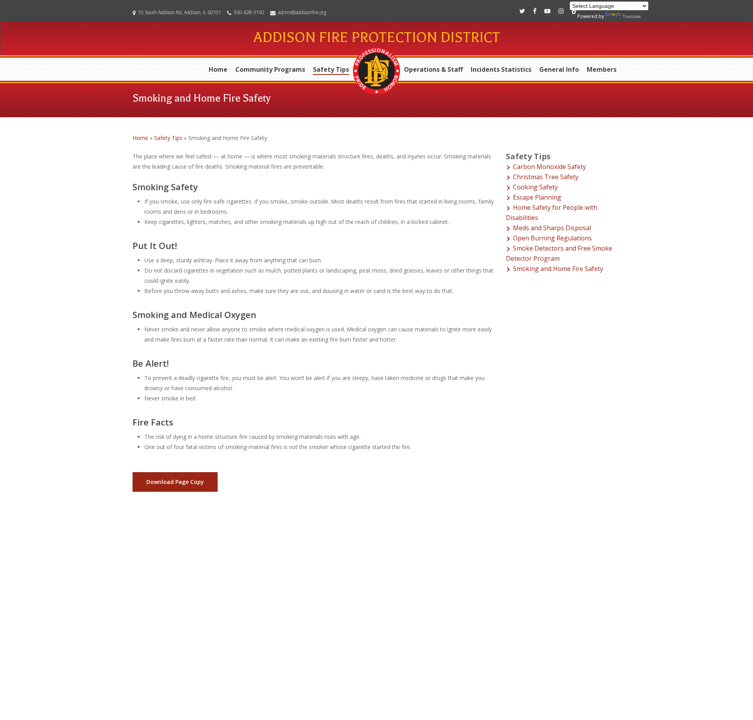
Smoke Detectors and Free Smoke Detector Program (559, 253)
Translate (631, 16)
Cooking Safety (535, 187)
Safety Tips (168, 138)
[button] (175, 482)
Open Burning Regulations (552, 238)
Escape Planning (537, 197)
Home (140, 138)
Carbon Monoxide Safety (549, 166)
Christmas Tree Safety (545, 177)
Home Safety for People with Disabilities (551, 212)
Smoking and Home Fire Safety (558, 268)
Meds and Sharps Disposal (552, 228)
